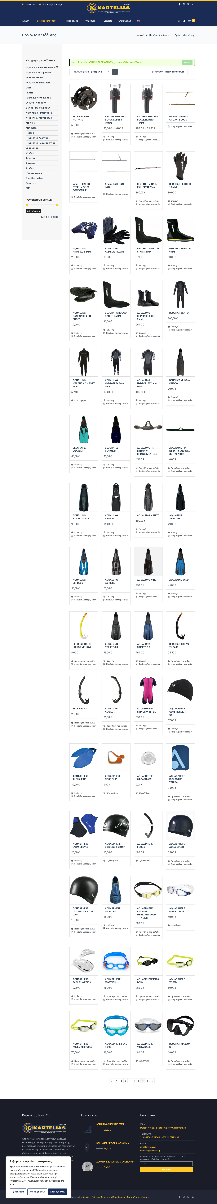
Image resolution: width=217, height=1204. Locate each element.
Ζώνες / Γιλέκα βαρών (38, 108)
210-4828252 (160, 1137)
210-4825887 (146, 1137)
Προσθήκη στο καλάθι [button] (84, 134)
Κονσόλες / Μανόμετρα (39, 118)
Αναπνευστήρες (35, 77)
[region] (38, 1177)
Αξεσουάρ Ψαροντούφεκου (41, 67)
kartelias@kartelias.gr (52, 4)
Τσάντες (30, 158)
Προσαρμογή (18, 1192)
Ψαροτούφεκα (34, 173)
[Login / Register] (184, 20)
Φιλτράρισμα (33, 211)
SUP (28, 188)
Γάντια (30, 93)
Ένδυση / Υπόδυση (36, 103)
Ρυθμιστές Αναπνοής (38, 138)
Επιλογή (110, 137)
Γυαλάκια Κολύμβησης (38, 98)
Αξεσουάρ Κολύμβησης (39, 72)
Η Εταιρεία (107, 20)
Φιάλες (30, 168)
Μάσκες (30, 123)
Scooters (31, 183)
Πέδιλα (30, 133)
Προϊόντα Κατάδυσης (46, 20)
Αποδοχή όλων (57, 1192)
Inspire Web (84, 1197)
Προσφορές (72, 20)
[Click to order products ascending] (115, 71)
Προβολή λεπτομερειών (85, 137)
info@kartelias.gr (148, 1147)
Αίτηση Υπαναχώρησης (138, 1197)
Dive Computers (35, 178)
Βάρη (28, 88)
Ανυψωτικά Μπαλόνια (38, 83)
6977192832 (173, 1137)
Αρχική (25, 20)
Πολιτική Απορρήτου (102, 1197)
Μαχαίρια (31, 128)
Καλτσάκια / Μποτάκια (39, 113)
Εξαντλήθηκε (80, 400)
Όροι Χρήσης (119, 1197)
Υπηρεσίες (89, 20)
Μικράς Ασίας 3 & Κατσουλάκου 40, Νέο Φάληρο (163, 1128)
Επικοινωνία (125, 20)
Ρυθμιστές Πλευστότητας (40, 143)
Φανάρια (30, 163)
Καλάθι (187, 62)
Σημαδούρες (33, 148)
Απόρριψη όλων (37, 1192)
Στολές (30, 153)
